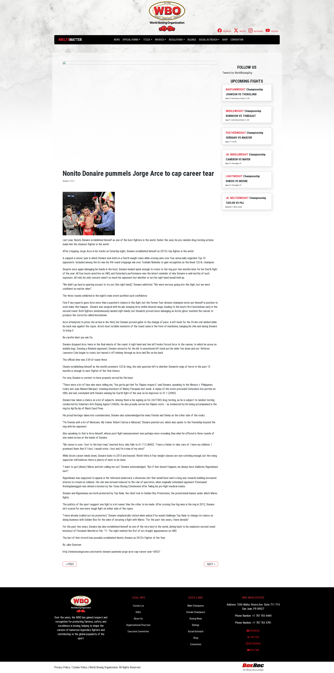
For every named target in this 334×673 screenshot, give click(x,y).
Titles (146, 39)
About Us (138, 618)
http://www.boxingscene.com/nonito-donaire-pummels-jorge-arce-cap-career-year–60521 (111, 551)
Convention (195, 644)
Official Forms (130, 39)
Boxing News (196, 618)
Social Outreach (208, 39)
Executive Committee (138, 631)
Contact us (138, 605)
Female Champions (195, 612)
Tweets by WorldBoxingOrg (237, 72)
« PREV (70, 564)
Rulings (192, 39)
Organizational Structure (138, 625)
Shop (225, 39)
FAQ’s (138, 612)
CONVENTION (236, 39)
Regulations (176, 39)
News (117, 39)
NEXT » (211, 564)
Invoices (159, 39)
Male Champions (196, 605)
